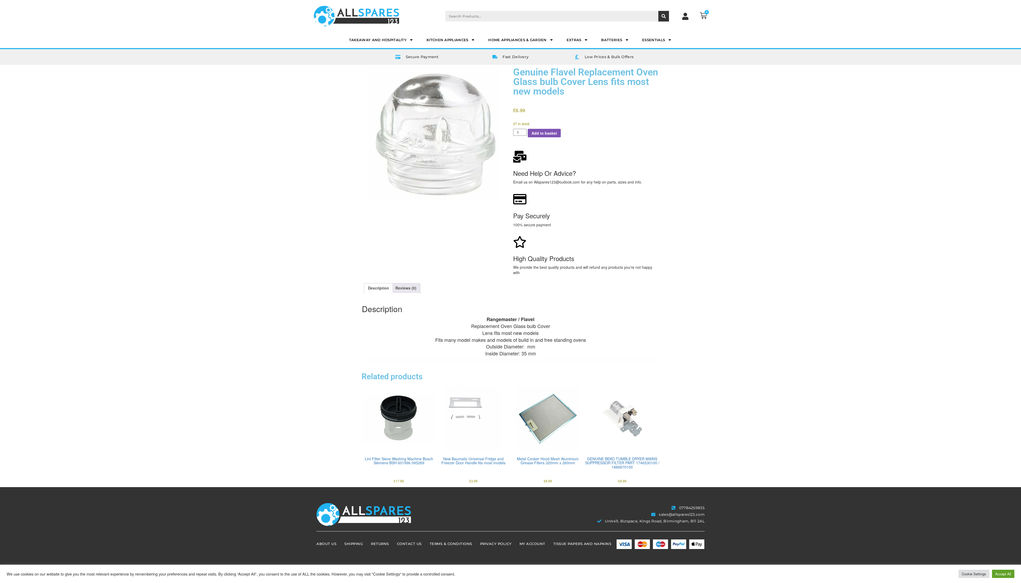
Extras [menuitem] (574, 40)
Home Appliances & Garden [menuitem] (517, 40)
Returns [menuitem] (380, 544)
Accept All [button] (1003, 573)
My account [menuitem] (532, 544)
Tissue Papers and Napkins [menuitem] (582, 544)
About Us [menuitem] (326, 544)
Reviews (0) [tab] (405, 288)
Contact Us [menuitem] (409, 544)
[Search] (663, 16)
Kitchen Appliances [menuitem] (447, 40)
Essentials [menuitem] (653, 40)
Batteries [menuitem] (611, 40)
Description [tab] (378, 288)
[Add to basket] (367, 441)
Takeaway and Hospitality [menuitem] (378, 40)
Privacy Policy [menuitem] (496, 544)
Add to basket (544, 133)
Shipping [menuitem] (353, 544)
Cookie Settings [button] (974, 573)
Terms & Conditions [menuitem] (451, 544)
